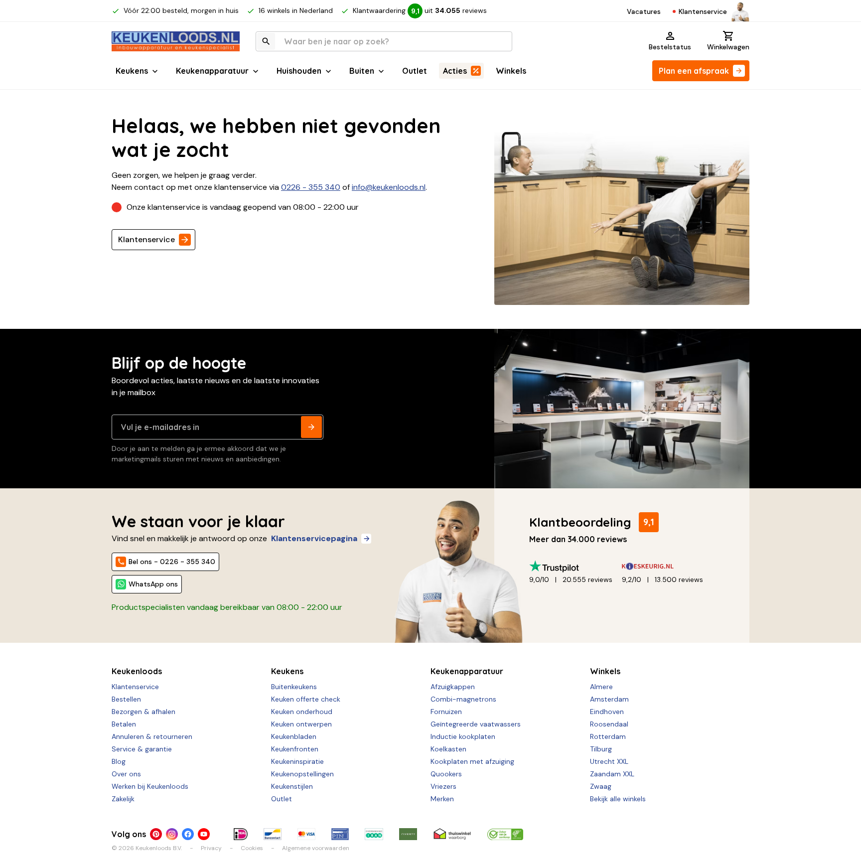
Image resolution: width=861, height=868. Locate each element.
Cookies (252, 848)
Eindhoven (607, 711)
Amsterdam (609, 699)
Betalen (124, 724)
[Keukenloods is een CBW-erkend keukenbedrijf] (505, 834)
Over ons (126, 773)
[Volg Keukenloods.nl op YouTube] (204, 834)
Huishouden (299, 71)
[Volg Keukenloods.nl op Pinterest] (156, 834)
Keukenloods (137, 671)
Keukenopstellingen (302, 773)
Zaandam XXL (612, 773)
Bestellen (126, 699)
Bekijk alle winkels (618, 798)
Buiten (361, 71)
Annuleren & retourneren (152, 736)
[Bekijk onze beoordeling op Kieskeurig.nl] (668, 566)
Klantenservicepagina (314, 538)
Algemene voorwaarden (315, 848)
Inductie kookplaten (462, 736)
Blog (119, 761)
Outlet (414, 71)
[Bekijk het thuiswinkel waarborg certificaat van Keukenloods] (452, 834)
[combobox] (384, 41)
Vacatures (644, 11)
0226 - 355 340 (310, 187)
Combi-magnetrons (463, 699)
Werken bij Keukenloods (150, 786)
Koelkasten (448, 748)
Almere (601, 686)
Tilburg (601, 748)
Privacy (211, 848)
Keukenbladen (293, 736)
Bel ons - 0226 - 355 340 (172, 561)
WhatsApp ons (153, 583)
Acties (455, 71)
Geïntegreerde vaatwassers (475, 724)
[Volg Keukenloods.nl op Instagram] (172, 834)
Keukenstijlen (292, 786)
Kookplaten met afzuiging (472, 761)
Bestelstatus (670, 46)
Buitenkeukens (294, 686)
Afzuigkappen (452, 686)
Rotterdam (608, 736)
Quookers (446, 773)
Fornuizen (446, 711)
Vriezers (443, 786)
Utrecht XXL (609, 761)
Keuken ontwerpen (301, 724)
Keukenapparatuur (212, 71)
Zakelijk (123, 798)
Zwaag (600, 786)
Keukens (132, 71)
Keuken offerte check (305, 699)
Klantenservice (703, 11)
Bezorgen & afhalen (143, 711)
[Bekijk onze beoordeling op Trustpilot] (575, 566)
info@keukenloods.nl (389, 187)
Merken (442, 798)
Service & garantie (142, 748)
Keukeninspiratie (297, 761)
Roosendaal (609, 724)
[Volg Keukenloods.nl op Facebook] (188, 834)
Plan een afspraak (694, 71)
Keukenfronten (294, 748)
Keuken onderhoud (301, 711)
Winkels (511, 71)
